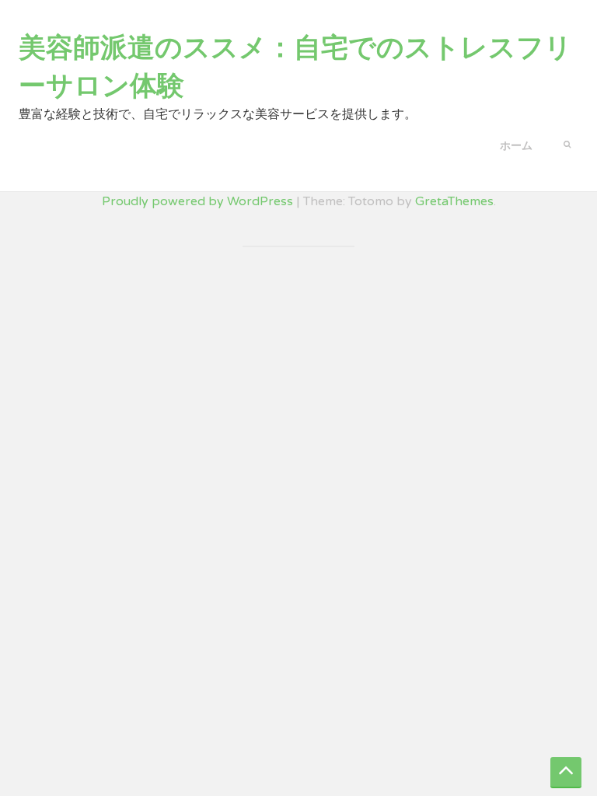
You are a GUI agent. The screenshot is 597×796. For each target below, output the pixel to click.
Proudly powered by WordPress (197, 201)
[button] (567, 143)
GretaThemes (454, 201)
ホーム (516, 145)
